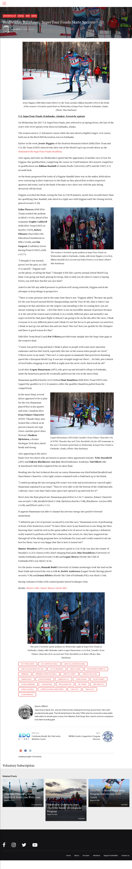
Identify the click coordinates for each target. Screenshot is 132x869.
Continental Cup (9, 16)
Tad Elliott (89, 689)
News (28, 16)
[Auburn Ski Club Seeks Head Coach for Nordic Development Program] (66, 800)
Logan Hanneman (28, 684)
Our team (86, 855)
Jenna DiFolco (63, 679)
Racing (34, 16)
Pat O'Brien (82, 684)
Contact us (125, 855)
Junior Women (48, 588)
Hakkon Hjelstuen (89, 674)
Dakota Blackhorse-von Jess (32, 669)
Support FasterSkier (111, 855)
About (76, 855)
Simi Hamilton (98, 684)
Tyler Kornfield (27, 694)
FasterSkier (81, 818)
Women (30, 588)
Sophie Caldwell (27, 689)
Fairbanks (25, 674)
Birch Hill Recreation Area (74, 664)
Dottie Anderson (56, 669)
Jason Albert (15, 29)
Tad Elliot (75, 689)
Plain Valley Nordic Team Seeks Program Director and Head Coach (107, 794)
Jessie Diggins (81, 679)
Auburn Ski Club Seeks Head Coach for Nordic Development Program (64, 808)
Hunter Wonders (44, 679)
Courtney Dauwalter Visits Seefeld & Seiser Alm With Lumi (22, 795)
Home (68, 855)
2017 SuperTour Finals (49, 664)
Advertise (96, 855)
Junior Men (61, 588)
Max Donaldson (65, 684)
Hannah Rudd (26, 679)
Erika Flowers (75, 669)
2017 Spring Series (27, 664)
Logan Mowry (47, 684)
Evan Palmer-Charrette (96, 669)
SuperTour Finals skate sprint (52, 689)
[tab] (21, 751)
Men (37, 588)
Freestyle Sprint (69, 674)
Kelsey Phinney (99, 679)
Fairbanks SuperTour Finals (45, 674)
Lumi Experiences (36, 804)
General (21, 16)
